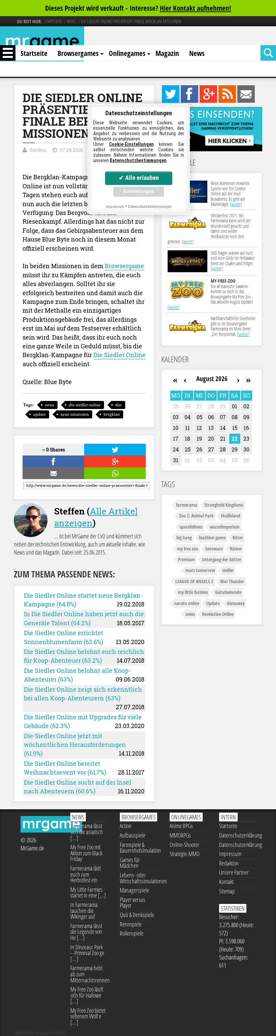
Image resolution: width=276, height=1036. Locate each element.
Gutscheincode (228, 592)
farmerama (186, 505)
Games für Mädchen (130, 863)
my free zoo (187, 548)
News (197, 53)
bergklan (112, 414)
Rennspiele (131, 924)
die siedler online (85, 404)
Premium (186, 559)
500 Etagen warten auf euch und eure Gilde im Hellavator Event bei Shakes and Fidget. (233, 261)
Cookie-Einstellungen (131, 144)
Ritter (238, 537)
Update (213, 603)
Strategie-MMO (185, 854)
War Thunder (232, 581)
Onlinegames (127, 53)
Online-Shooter (184, 845)
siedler (228, 570)
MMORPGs (180, 835)
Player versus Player (132, 903)
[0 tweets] (114, 450)
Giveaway (236, 603)
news (49, 404)
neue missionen (75, 414)
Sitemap (227, 891)
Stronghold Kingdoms (223, 505)
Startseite (34, 53)
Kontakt (226, 882)
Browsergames (78, 53)
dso (118, 404)
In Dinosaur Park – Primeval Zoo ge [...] (87, 953)
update (39, 414)
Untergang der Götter (221, 559)
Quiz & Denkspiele (137, 915)
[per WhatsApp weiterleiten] (114, 473)
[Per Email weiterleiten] (53, 473)
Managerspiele (134, 890)
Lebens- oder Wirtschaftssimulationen (138, 878)
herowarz (214, 548)
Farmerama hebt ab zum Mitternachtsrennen (88, 974)
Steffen (38, 150)
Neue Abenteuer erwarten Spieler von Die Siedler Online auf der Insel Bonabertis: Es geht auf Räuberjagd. (230, 193)
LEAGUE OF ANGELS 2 (194, 581)
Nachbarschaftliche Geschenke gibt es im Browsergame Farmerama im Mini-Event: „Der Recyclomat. (233, 326)
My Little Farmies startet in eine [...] (88, 892)
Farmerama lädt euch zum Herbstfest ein (85, 874)
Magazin (167, 53)
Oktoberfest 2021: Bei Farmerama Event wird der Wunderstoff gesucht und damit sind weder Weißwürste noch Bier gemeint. (209, 228)
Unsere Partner (234, 872)
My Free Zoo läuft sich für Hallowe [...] (86, 995)
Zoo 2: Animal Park (196, 515)
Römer (236, 548)
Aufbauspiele (132, 835)
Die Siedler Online (119, 355)
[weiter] (236, 204)
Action (126, 826)
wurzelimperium (225, 527)
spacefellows (191, 527)
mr (42, 43)
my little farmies (193, 592)
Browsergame (124, 266)
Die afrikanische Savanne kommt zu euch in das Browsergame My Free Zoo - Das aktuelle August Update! (210, 294)
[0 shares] (53, 461)
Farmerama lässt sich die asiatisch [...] (86, 832)
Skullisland (230, 515)
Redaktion (229, 863)
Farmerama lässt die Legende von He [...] (86, 932)
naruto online (186, 603)
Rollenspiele (131, 933)
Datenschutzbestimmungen (138, 160)
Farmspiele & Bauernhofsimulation (138, 848)
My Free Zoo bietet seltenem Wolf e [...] (88, 1016)
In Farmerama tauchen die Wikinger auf (84, 910)
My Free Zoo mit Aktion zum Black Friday (86, 853)
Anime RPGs (181, 826)
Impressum (230, 854)
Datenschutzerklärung (237, 835)
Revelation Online (218, 614)
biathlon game (212, 537)
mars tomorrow (200, 570)
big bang (184, 537)
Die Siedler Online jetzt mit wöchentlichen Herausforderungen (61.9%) (75, 745)
